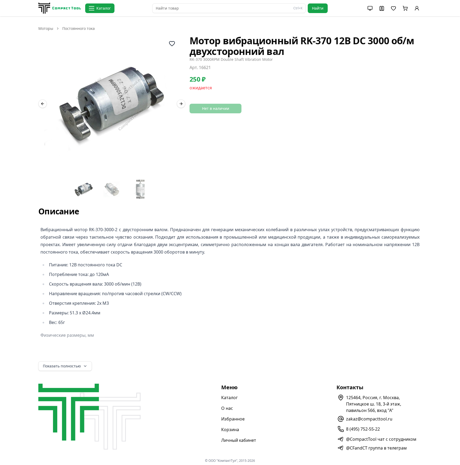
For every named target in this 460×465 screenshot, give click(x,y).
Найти (317, 8)
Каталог (229, 397)
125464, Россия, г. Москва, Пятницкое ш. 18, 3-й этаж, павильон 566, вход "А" (373, 404)
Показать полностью (62, 365)
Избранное (233, 419)
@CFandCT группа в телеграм (376, 448)
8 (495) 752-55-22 (363, 429)
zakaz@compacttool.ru (369, 419)
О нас (227, 408)
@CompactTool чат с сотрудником (381, 439)
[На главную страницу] (59, 8)
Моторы (45, 28)
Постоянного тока (78, 28)
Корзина (230, 429)
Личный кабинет (238, 440)
